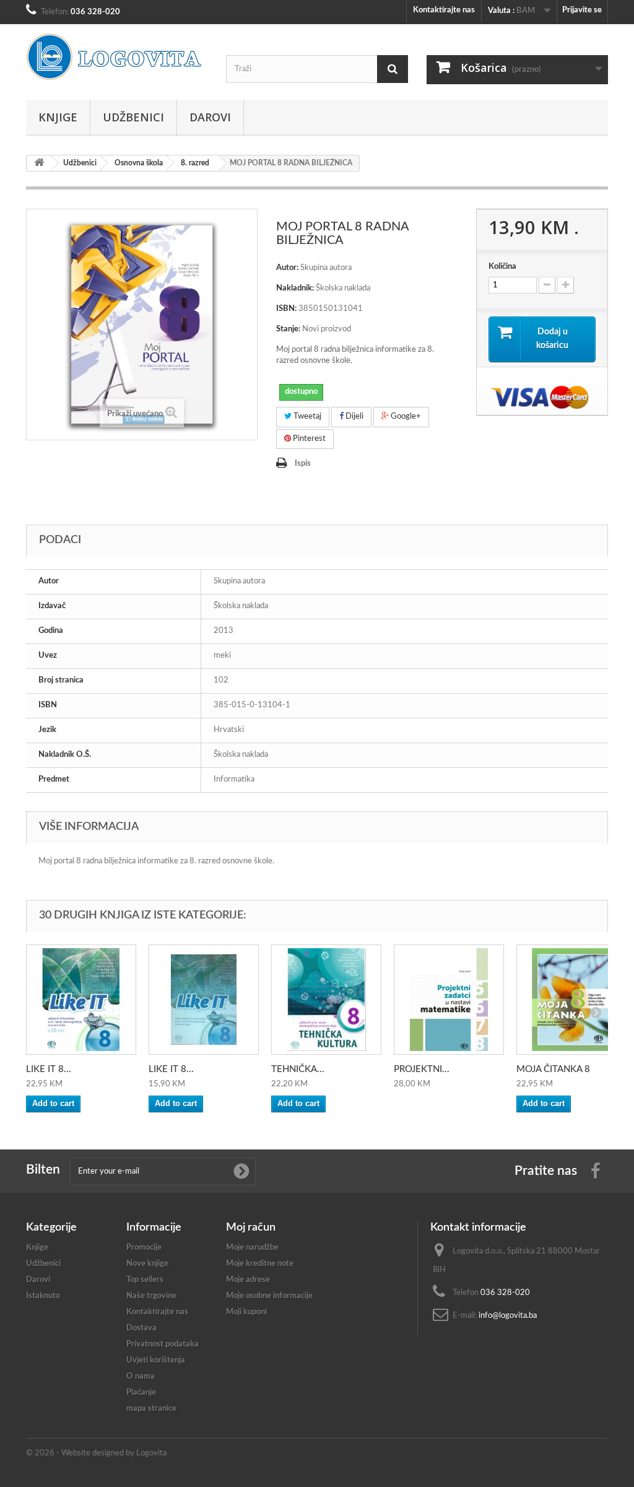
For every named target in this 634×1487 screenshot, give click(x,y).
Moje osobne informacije (269, 1296)
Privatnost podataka (162, 1344)
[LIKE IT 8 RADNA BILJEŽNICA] (204, 999)
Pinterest (308, 439)
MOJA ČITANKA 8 (553, 1069)
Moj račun (251, 1227)
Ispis (303, 464)
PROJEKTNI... (421, 1069)
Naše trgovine (151, 1296)
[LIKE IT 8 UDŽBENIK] (81, 999)
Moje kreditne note (259, 1264)
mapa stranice (151, 1409)
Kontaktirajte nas (444, 10)
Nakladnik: (295, 288)
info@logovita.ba (508, 1316)
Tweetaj (306, 416)
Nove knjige (147, 1264)
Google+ (405, 416)
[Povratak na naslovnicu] (39, 163)
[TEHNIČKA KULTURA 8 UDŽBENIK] (326, 999)
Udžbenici (133, 117)
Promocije (144, 1248)
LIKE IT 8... (48, 1069)
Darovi (210, 117)
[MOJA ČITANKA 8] (571, 999)
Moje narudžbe (252, 1248)
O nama (140, 1376)
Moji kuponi (246, 1312)
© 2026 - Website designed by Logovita (96, 1453)
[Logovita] (116, 57)
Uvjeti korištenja (155, 1360)
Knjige (57, 117)
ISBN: (286, 309)
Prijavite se (582, 10)
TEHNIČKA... (297, 1069)
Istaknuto (43, 1296)
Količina (502, 267)
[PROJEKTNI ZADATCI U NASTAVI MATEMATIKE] (449, 999)
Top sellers (144, 1280)
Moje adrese (248, 1280)
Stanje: (288, 329)
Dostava (141, 1328)
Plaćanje (141, 1393)
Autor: (287, 268)
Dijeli (353, 416)
